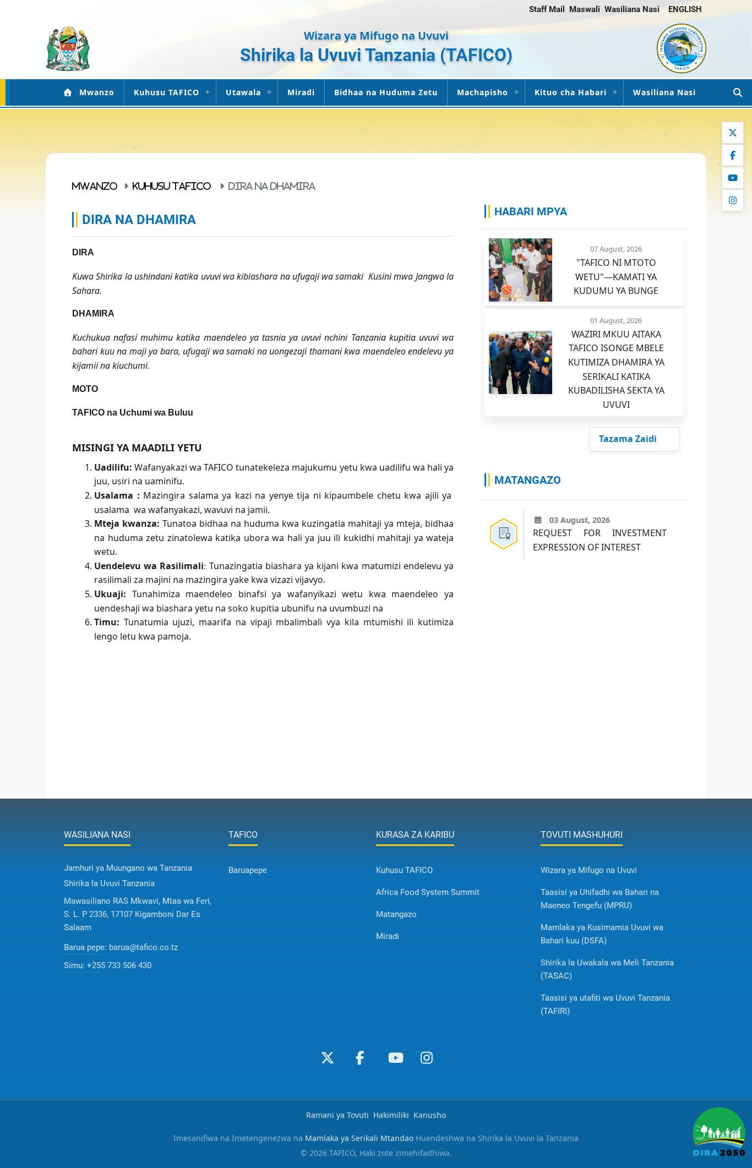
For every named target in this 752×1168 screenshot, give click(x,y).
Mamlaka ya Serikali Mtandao (359, 1138)
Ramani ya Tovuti (337, 1115)
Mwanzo (97, 92)
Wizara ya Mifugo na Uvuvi (589, 870)
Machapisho (482, 92)
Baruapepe (247, 870)
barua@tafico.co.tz (143, 947)
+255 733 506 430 (119, 965)
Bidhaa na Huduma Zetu (386, 92)
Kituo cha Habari (571, 92)
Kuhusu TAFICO (166, 92)
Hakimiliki (391, 1115)
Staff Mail (547, 9)
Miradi (301, 92)
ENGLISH (685, 9)
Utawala (243, 92)
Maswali (584, 9)
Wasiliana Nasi (632, 9)
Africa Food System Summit (427, 892)
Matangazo (396, 914)
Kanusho (429, 1115)
